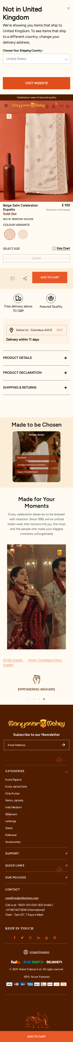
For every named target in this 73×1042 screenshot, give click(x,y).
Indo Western (13, 807)
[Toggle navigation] (7, 106)
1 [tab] (34, 192)
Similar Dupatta (13, 660)
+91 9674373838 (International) (25, 910)
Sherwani (11, 814)
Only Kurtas (12, 793)
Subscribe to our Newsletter (36, 734)
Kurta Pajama (13, 779)
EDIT (60, 330)
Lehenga (10, 821)
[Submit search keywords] (47, 106)
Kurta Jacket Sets (16, 786)
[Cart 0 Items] (68, 107)
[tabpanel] (36, 151)
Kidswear (11, 835)
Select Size (11, 248)
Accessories (13, 842)
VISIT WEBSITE (36, 83)
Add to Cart (50, 277)
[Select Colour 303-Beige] (23, 235)
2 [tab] (38, 192)
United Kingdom (39, 952)
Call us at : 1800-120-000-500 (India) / (29, 905)
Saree (9, 828)
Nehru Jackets (14, 800)
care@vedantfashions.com (22, 898)
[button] (54, 107)
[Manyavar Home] (27, 106)
